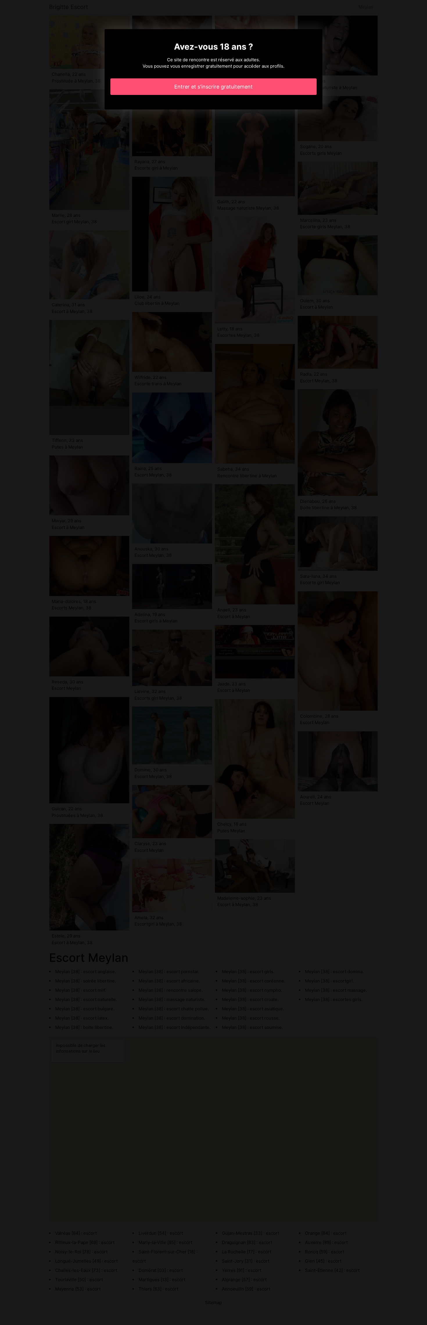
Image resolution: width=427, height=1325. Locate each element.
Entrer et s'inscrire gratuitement (213, 87)
